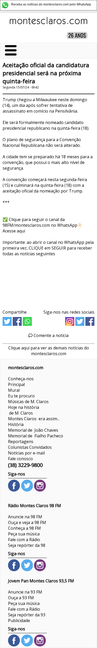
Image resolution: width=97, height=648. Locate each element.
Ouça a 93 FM (21, 598)
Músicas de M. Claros (28, 401)
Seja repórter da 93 (26, 615)
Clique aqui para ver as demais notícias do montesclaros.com (48, 350)
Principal (16, 384)
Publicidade (19, 620)
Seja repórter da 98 (26, 545)
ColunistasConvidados (30, 447)
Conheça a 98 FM (24, 528)
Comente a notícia (51, 335)
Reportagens (20, 441)
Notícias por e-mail (26, 453)
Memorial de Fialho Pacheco (35, 436)
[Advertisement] (48, 281)
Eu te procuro (21, 396)
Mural (14, 390)
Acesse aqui (14, 231)
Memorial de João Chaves (33, 430)
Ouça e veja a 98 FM (27, 522)
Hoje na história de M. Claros (23, 410)
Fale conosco (20, 458)
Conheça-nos (21, 379)
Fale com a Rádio (24, 539)
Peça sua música (24, 534)
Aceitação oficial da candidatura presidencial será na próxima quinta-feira (46, 73)
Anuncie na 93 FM (25, 592)
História (16, 424)
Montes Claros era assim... (33, 419)
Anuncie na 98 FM (25, 517)
